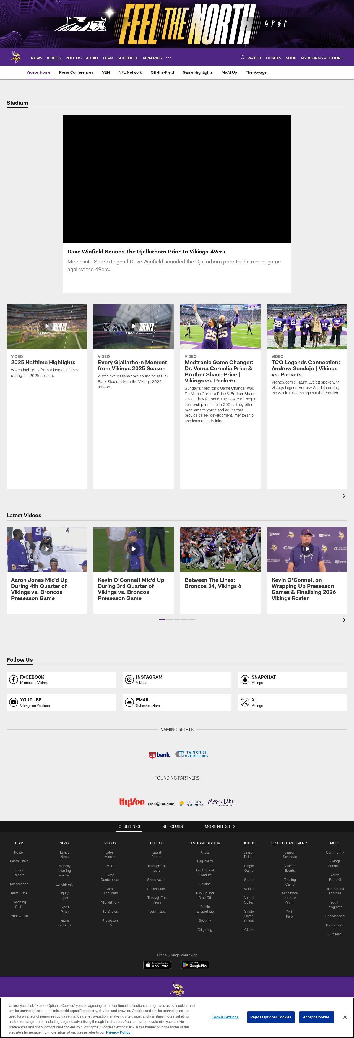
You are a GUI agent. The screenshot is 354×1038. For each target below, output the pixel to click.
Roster (19, 852)
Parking (205, 884)
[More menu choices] (168, 57)
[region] (177, 1017)
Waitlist (248, 889)
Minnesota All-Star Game (290, 897)
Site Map (335, 934)
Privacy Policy (118, 1032)
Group (249, 879)
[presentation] (345, 496)
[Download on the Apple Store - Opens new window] (157, 965)
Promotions (335, 925)
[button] (159, 179)
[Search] (243, 57)
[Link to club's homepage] (15, 57)
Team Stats (19, 893)
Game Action (156, 879)
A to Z (205, 852)
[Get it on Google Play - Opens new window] (195, 967)
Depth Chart (19, 861)
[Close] (345, 1017)
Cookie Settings (225, 1017)
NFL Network (110, 902)
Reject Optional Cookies (270, 1017)
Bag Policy (205, 861)
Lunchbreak (64, 884)
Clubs (248, 929)
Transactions (18, 884)
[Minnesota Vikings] (177, 990)
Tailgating (205, 929)
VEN (110, 866)
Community (335, 852)
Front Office (19, 916)
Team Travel (157, 911)
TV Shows (110, 911)
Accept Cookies (316, 1017)
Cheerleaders (156, 889)
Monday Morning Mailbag (64, 870)
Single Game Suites (249, 916)
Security (205, 920)
